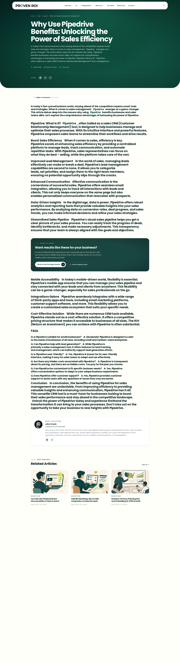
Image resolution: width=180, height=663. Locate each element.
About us (99, 5)
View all (144, 465)
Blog (38, 16)
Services (68, 5)
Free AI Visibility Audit (79, 265)
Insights (45, 16)
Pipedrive (98, 109)
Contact (131, 5)
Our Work (110, 5)
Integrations (86, 5)
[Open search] (164, 5)
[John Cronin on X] (52, 440)
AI (76, 5)
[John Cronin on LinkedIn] (47, 440)
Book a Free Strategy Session (49, 264)
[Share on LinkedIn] (40, 78)
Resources (121, 5)
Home (33, 16)
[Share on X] (45, 78)
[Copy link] (50, 78)
